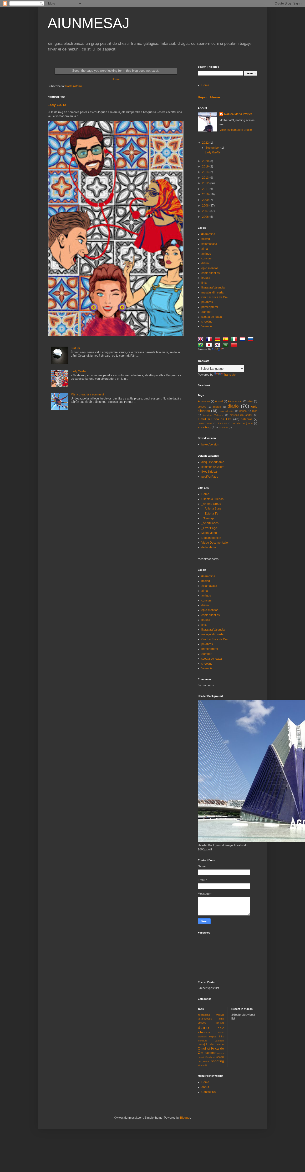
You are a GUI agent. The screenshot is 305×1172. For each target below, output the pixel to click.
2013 (205, 177)
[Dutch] (243, 339)
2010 (205, 194)
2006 (205, 216)
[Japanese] (210, 345)
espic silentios (210, 273)
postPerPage (209, 476)
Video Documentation (215, 542)
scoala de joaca (211, 316)
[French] (210, 339)
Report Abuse (209, 97)
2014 (205, 172)
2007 (205, 211)
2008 (205, 205)
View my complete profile (235, 129)
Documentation (211, 538)
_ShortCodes (210, 523)
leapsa (205, 277)
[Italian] (235, 339)
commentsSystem (212, 467)
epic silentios (209, 268)
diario (205, 263)
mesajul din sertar (212, 292)
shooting (207, 321)
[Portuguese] (201, 345)
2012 (205, 183)
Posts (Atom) (73, 86)
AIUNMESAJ (88, 23)
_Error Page (209, 528)
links (204, 282)
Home (116, 79)
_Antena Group (211, 503)
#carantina (208, 234)
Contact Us (208, 1092)
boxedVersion (210, 444)
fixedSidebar (209, 471)
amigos (206, 253)
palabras (207, 302)
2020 (205, 161)
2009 (205, 200)
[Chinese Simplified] (235, 345)
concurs (206, 258)
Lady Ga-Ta (57, 105)
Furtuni (75, 348)
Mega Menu (209, 533)
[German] (218, 339)
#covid (205, 239)
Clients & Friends (212, 499)
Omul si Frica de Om (214, 297)
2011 (205, 189)
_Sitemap (207, 518)
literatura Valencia (213, 287)
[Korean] (218, 345)
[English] (201, 339)
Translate (230, 374)
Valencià (207, 326)
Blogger (185, 1117)
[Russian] (251, 339)
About (205, 1087)
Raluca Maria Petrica (238, 114)
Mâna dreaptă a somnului (87, 394)
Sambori (206, 311)
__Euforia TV (209, 513)
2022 (205, 142)
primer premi (209, 307)
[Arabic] (226, 345)
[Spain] (226, 339)
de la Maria (208, 547)
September (212, 147)
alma (204, 248)
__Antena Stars (211, 508)
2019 (205, 166)
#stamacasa (209, 244)
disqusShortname (212, 462)
